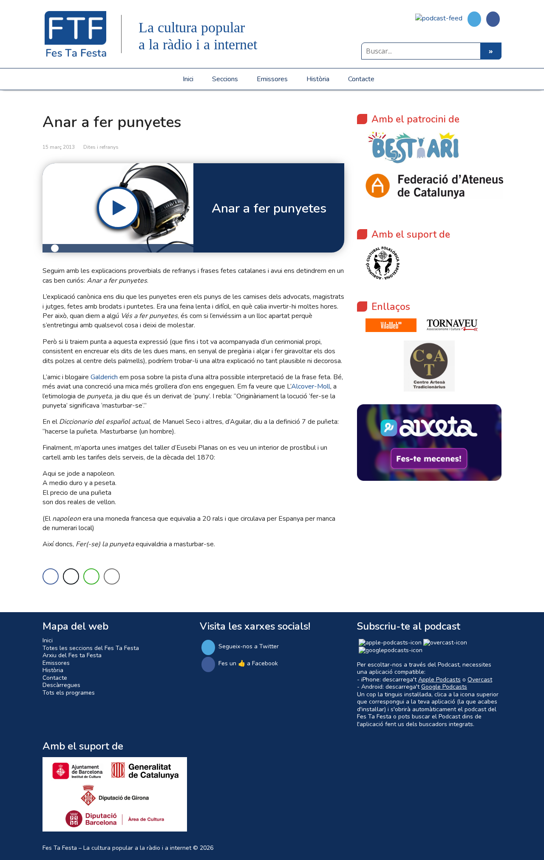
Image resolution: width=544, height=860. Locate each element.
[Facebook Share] (50, 576)
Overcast (480, 680)
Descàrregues (61, 685)
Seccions (225, 79)
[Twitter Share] (71, 576)
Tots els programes (68, 693)
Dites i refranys (101, 147)
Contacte (361, 79)
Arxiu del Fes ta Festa (72, 655)
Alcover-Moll (310, 386)
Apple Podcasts (439, 680)
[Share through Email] (112, 576)
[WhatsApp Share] (91, 576)
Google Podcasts (444, 687)
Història (317, 79)
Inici (188, 79)
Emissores (272, 79)
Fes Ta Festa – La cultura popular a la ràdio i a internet (116, 848)
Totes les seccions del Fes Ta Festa (90, 648)
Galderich (104, 377)
